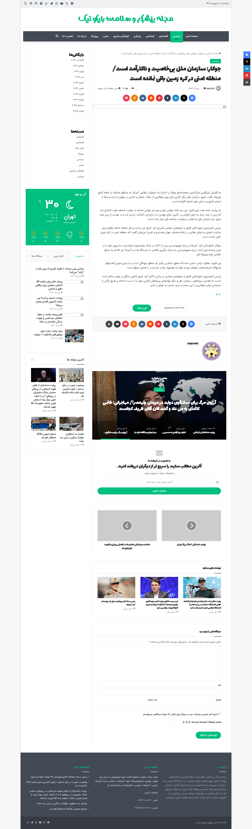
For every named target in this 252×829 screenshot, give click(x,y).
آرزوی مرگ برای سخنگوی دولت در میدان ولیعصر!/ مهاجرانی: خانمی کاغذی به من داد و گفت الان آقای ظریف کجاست (159, 406)
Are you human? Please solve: (205, 722)
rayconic (210, 88)
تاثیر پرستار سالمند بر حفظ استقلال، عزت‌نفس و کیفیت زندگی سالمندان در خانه (49, 318)
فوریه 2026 (78, 94)
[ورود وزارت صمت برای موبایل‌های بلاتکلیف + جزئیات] (74, 335)
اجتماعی (150, 36)
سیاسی (177, 36)
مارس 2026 (78, 88)
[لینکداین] (175, 98)
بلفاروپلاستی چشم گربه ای (119, 785)
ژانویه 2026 (78, 99)
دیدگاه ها (37, 256)
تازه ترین (59, 256)
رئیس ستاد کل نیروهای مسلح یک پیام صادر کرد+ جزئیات (118, 603)
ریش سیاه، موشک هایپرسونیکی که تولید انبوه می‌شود (59, 776)
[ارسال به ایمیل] (205, 88)
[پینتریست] (159, 98)
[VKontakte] (142, 98)
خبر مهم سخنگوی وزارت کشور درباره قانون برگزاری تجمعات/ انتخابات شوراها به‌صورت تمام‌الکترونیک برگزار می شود (162, 605)
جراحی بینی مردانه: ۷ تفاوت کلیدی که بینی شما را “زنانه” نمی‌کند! (60, 270)
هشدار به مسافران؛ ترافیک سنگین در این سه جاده (72, 437)
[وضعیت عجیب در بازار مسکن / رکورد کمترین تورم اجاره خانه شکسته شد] (71, 375)
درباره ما (82, 36)
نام (219, 685)
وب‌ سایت (152, 699)
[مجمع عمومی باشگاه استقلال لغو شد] (43, 424)
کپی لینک (142, 308)
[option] (159, 405)
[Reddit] (151, 98)
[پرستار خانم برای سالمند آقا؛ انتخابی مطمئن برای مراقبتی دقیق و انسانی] (74, 286)
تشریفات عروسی (142, 785)
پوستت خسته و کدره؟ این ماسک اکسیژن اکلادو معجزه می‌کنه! (49, 301)
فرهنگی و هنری (121, 36)
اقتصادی (163, 36)
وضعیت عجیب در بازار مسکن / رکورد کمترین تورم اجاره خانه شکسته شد (73, 390)
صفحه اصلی (191, 36)
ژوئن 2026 (79, 71)
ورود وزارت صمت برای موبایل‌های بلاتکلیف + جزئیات (48, 332)
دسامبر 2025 (78, 105)
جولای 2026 (78, 65)
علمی (106, 36)
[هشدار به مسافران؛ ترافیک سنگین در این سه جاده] (71, 424)
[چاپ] (109, 324)
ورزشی (137, 36)
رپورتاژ (94, 36)
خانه (216, 53)
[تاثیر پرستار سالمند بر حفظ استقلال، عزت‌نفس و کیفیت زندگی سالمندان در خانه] (74, 319)
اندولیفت (120, 781)
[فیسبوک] (192, 98)
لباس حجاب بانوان (149, 777)
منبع (218, 294)
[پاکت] (126, 98)
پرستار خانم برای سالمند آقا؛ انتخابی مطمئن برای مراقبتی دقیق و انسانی (48, 285)
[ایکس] (184, 98)
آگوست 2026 (77, 60)
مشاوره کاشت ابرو (130, 777)
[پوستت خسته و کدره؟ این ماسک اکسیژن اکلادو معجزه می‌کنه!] (74, 302)
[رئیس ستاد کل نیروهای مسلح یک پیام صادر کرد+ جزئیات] (116, 587)
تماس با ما (67, 36)
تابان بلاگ (79, 148)
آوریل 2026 (79, 82)
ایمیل (218, 699)
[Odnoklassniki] (134, 98)
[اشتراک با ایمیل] (117, 324)
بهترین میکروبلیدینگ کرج (139, 781)
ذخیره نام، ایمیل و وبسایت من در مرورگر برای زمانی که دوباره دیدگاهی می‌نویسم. (180, 714)
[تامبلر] (167, 98)
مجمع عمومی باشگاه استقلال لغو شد (46, 435)
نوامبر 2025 (78, 111)
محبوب (79, 256)
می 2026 (79, 77)
